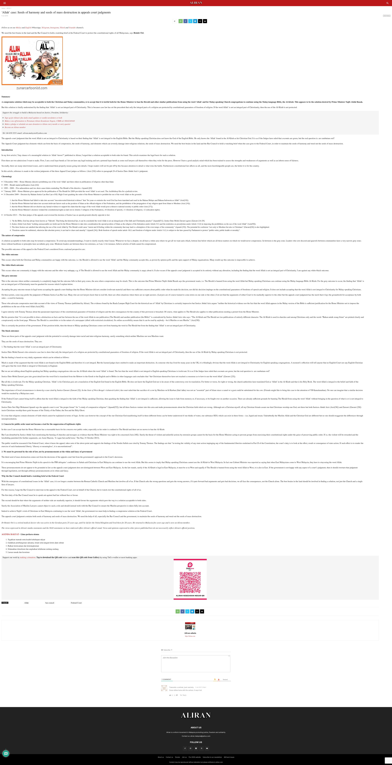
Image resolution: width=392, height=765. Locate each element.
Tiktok (62, 27)
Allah (26, 603)
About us (161, 757)
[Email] (200, 21)
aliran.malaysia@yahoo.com (200, 736)
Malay (18, 27)
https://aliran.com (190, 636)
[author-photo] (190, 629)
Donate (177, 757)
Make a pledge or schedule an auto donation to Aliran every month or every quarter (37, 124)
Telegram (45, 27)
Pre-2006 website (195, 757)
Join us (184, 757)
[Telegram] (195, 21)
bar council (49, 603)
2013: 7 (9, 8)
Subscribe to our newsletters (212, 757)
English (28, 27)
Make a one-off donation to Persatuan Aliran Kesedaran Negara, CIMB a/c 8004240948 (40, 121)
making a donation (27, 557)
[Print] (205, 21)
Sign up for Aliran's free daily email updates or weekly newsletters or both (33, 117)
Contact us (169, 757)
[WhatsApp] (181, 21)
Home (3, 8)
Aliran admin (190, 633)
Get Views (387, 15)
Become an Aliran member (15, 127)
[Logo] (196, 721)
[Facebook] (185, 21)
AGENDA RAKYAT (10, 534)
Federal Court (76, 603)
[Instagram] (190, 748)
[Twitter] (190, 21)
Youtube (72, 27)
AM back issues (229, 757)
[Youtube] (207, 748)
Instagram (54, 27)
